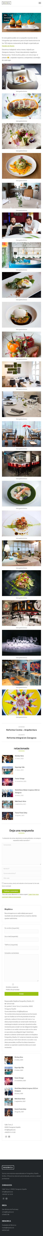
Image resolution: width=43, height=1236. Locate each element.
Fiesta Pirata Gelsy (21, 813)
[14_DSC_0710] (21, 404)
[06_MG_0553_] (21, 225)
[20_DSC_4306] (21, 553)
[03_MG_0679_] (21, 136)
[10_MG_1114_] (21, 315)
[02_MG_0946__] (21, 106)
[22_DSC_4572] (21, 613)
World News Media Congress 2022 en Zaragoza (27, 791)
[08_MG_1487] (21, 255)
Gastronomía (7, 18)
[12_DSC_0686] (21, 374)
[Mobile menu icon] (40, 3)
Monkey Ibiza (19, 756)
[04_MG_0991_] (21, 166)
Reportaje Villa (19, 767)
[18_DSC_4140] (21, 523)
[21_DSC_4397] (21, 583)
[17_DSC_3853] (21, 494)
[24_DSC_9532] (21, 673)
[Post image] (7, 759)
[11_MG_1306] (21, 344)
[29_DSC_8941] (21, 702)
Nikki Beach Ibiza (20, 801)
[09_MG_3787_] (21, 285)
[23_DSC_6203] (21, 643)
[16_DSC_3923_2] (21, 464)
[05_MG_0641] (21, 196)
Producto (6, 20)
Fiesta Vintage (19, 779)
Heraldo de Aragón (8, 46)
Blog (5, 15)
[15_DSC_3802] (21, 434)
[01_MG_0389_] (21, 76)
